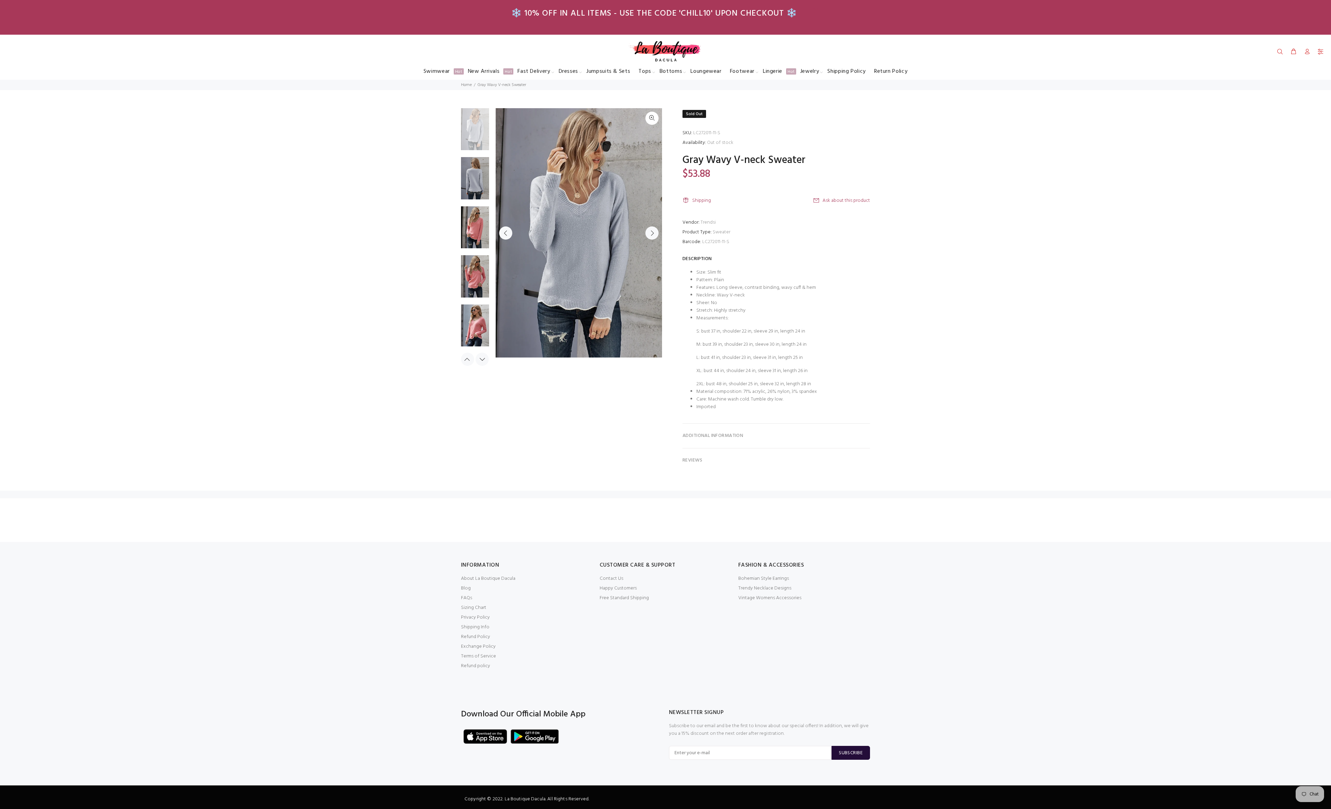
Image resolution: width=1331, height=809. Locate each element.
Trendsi (708, 222)
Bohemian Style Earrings (763, 579)
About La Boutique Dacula (488, 579)
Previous (505, 233)
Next (652, 233)
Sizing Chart (473, 608)
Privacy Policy (475, 617)
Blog (466, 588)
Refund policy (475, 666)
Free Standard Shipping (624, 598)
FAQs (466, 598)
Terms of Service (478, 656)
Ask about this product (846, 201)
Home (466, 84)
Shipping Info (475, 627)
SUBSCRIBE (851, 753)
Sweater (721, 232)
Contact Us (611, 579)
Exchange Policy (478, 647)
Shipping (701, 201)
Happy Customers (618, 588)
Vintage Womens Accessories (769, 598)
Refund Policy (475, 637)
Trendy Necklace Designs (764, 588)
